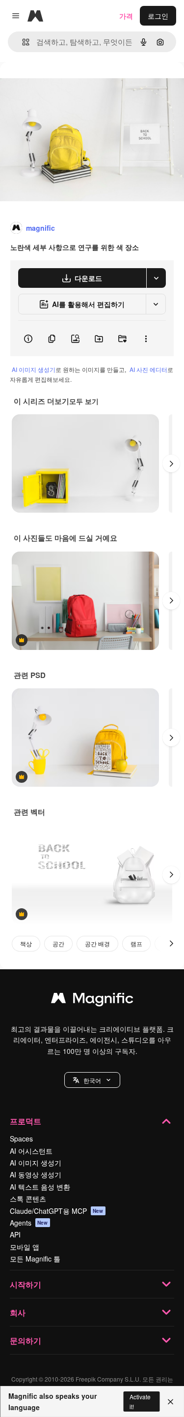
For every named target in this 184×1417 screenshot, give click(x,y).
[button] (92, 1080)
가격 (126, 16)
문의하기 (25, 1340)
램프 (136, 943)
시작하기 (25, 1284)
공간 (58, 943)
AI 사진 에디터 (148, 369)
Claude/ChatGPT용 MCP (57, 1211)
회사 (18, 1312)
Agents (29, 1223)
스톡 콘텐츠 (28, 1198)
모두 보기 (84, 401)
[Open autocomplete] (21, 42)
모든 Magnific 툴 (35, 1258)
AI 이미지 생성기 (33, 369)
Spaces (21, 1138)
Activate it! (140, 1401)
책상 (26, 943)
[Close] (170, 1402)
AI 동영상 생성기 (35, 1174)
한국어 (92, 1080)
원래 (56, 84)
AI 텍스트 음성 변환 (40, 1187)
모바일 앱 (24, 1247)
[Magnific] (92, 1000)
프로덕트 (25, 1121)
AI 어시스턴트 (31, 1151)
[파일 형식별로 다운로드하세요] (156, 278)
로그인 (158, 16)
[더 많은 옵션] (146, 338)
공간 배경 (97, 943)
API (15, 1234)
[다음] (171, 463)
